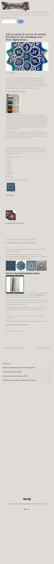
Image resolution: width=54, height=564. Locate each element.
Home (2, 14)
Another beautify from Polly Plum (15, 223)
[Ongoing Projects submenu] (30, 14)
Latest (16, 72)
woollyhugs (12, 72)
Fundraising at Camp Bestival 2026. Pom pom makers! (20, 380)
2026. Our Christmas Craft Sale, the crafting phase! (19, 367)
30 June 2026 (49, 367)
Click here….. (40, 295)
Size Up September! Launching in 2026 (15, 376)
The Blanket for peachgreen (43, 347)
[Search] (20, 21)
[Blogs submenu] (3, 17)
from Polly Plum (10, 195)
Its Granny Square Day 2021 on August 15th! (14, 347)
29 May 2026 (49, 376)
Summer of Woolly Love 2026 (12, 371)
